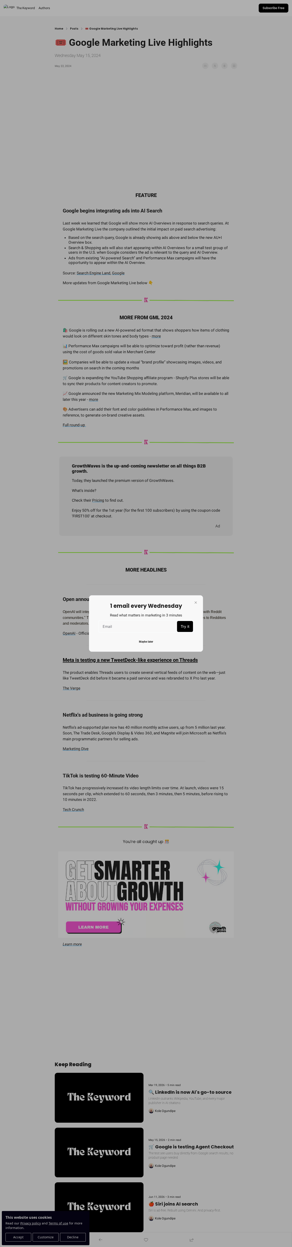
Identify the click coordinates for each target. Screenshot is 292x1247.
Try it (185, 626)
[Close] (196, 602)
